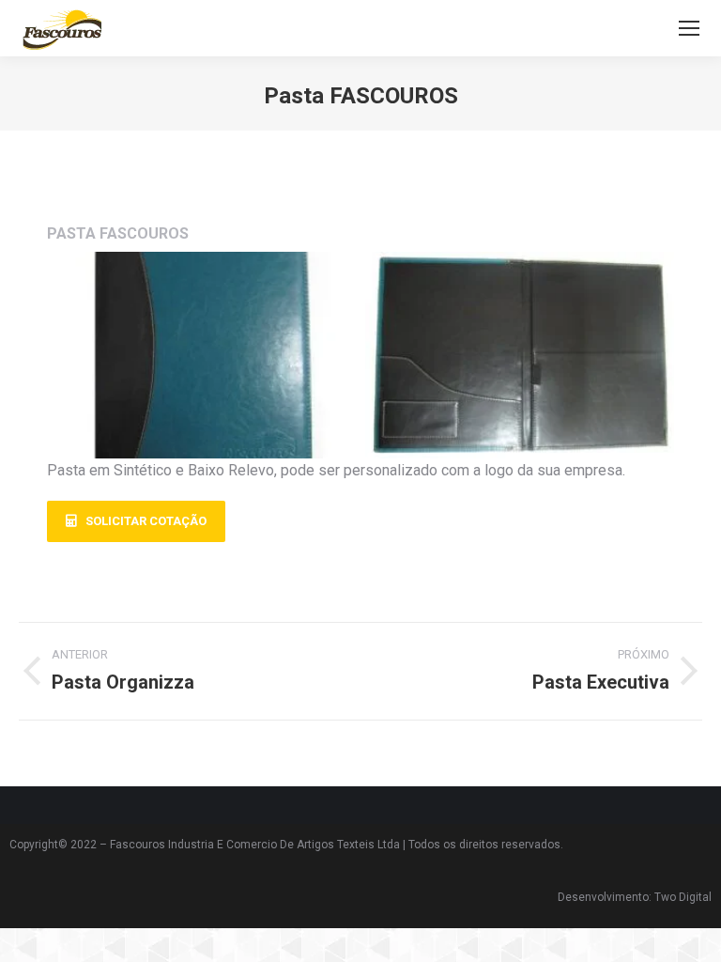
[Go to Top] (693, 934)
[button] (136, 521)
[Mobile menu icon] (689, 28)
